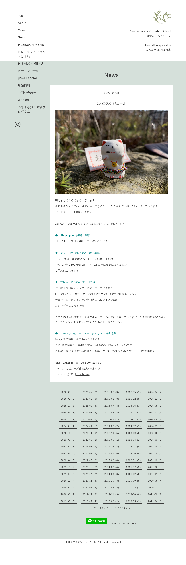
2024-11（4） (156, 412)
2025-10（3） (69, 406)
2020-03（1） (134, 487)
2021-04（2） (90, 474)
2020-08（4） (156, 481)
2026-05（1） (134, 392)
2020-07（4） (69, 487)
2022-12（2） (112, 446)
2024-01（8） (156, 426)
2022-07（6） (112, 453)
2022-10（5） (156, 446)
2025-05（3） (156, 406)
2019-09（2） (156, 494)
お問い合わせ (27, 92)
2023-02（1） (69, 446)
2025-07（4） (112, 406)
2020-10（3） (112, 481)
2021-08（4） (112, 467)
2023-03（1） (156, 440)
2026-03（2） (69, 399)
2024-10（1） (69, 419)
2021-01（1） (156, 474)
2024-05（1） (69, 426)
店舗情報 (24, 85)
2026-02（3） (90, 399)
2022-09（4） (69, 453)
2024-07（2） (134, 419)
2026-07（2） (90, 392)
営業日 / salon (28, 78)
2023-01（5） (90, 446)
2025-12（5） (134, 399)
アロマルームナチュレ (84, 542)
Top (20, 15)
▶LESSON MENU (31, 44)
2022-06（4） (134, 453)
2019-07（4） (90, 501)
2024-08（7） (112, 419)
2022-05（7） (156, 453)
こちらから (72, 270)
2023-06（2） (90, 440)
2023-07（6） (69, 440)
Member (23, 30)
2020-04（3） (112, 487)
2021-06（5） (156, 467)
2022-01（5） (134, 460)
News (22, 37)
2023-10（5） (112, 433)
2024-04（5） (90, 426)
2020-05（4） (90, 487)
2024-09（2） (90, 419)
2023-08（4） (156, 433)
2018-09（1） (101, 508)
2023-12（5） (69, 433)
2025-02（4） (112, 412)
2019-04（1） (156, 501)
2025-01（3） (134, 412)
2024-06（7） (156, 419)
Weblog (23, 99)
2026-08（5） (69, 392)
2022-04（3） (69, 460)
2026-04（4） (156, 392)
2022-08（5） (90, 453)
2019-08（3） (69, 501)
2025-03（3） (90, 412)
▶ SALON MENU (30, 63)
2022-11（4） (134, 446)
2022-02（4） (112, 460)
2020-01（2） (69, 494)
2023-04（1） (134, 440)
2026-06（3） (112, 392)
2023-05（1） (112, 440)
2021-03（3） (112, 474)
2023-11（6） (90, 433)
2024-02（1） (134, 426)
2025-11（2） (156, 399)
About (22, 23)
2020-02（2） (156, 487)
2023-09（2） (134, 433)
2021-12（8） (156, 460)
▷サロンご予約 (28, 70)
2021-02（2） (134, 474)
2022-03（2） (90, 460)
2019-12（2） (90, 494)
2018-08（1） (123, 508)
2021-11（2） (69, 467)
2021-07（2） (134, 467)
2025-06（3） (134, 406)
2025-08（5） (90, 406)
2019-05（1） (134, 501)
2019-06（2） (112, 501)
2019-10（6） (134, 494)
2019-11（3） (112, 494)
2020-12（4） (69, 481)
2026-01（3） (112, 399)
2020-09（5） (134, 481)
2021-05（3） (69, 474)
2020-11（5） (90, 481)
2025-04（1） (69, 412)
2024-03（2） (112, 426)
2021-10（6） (90, 467)
